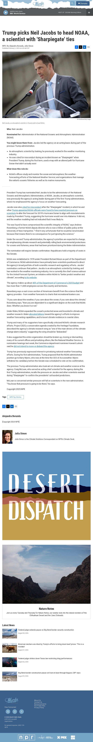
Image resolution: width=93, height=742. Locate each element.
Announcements (40, 704)
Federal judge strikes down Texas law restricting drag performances (45, 658)
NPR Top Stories (15, 397)
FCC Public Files (39, 706)
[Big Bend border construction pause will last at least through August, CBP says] (9, 676)
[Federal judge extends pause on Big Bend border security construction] (9, 633)
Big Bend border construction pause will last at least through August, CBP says (49, 673)
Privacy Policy (39, 708)
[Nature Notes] (46, 574)
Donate (83, 3)
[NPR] (26, 737)
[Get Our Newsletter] (46, 496)
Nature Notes (46, 608)
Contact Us (38, 702)
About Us (37, 700)
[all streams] (89, 12)
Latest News (8, 625)
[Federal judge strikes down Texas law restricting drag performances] (9, 662)
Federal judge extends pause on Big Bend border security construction (46, 630)
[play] (5, 12)
